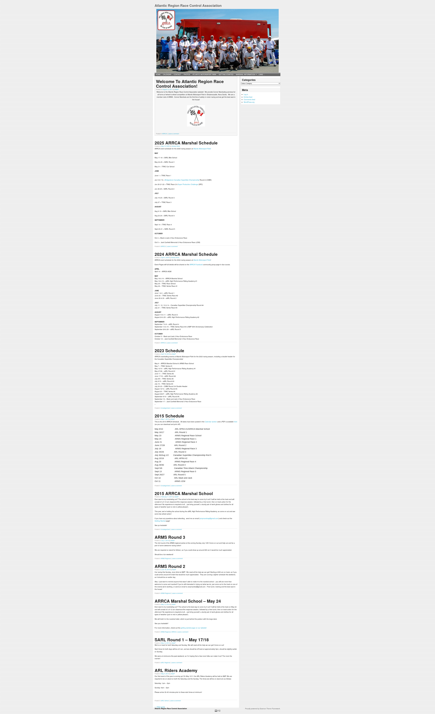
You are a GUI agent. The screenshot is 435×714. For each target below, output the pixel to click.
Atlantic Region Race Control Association (188, 5)
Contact (177, 74)
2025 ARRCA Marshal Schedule (186, 143)
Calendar (167, 74)
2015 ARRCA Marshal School (184, 493)
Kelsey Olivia (176, 146)
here (235, 421)
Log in (246, 94)
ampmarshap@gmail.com (209, 518)
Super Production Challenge (188, 184)
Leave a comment (173, 134)
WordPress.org (249, 102)
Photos (187, 74)
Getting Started (226, 74)
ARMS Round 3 (170, 537)
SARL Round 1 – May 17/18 (182, 640)
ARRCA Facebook (196, 264)
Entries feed (248, 97)
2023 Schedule (169, 350)
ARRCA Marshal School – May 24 (188, 601)
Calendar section (211, 421)
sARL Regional (165, 662)
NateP (177, 89)
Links (261, 74)
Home (158, 74)
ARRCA (164, 134)
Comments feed (249, 99)
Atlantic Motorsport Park (204, 74)
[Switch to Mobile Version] (217, 711)
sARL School (165, 701)
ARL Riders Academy (176, 670)
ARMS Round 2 (170, 566)
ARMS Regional (166, 558)
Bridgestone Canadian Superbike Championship (182, 180)
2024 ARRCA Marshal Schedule (186, 254)
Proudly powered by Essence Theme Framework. (262, 708)
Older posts (160, 707)
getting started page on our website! (193, 628)
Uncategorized (165, 408)
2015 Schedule (169, 416)
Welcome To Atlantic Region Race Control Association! (190, 83)
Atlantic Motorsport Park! (202, 148)
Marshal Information (245, 74)
